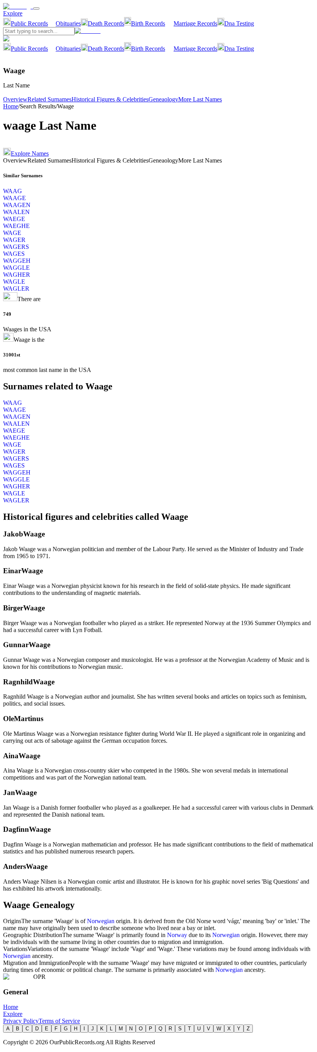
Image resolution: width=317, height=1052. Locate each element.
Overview (15, 99)
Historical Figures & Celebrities (110, 99)
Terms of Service (59, 1021)
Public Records (29, 23)
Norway (177, 935)
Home (10, 106)
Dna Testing (239, 23)
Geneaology (163, 99)
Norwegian (100, 921)
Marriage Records (195, 23)
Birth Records (148, 23)
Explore (12, 13)
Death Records (106, 23)
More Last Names (200, 99)
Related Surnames (49, 99)
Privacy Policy (21, 1021)
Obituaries (68, 23)
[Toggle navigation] (36, 8)
